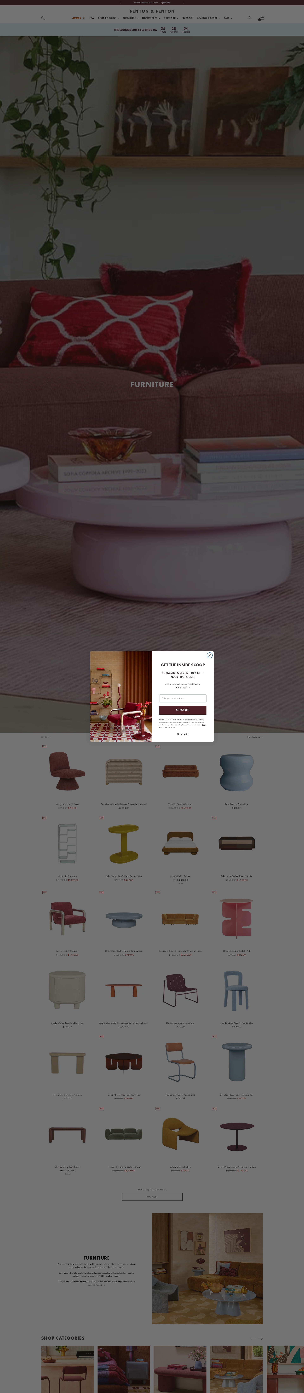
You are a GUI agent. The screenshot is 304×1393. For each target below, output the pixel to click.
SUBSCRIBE (183, 710)
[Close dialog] (209, 655)
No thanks (183, 734)
